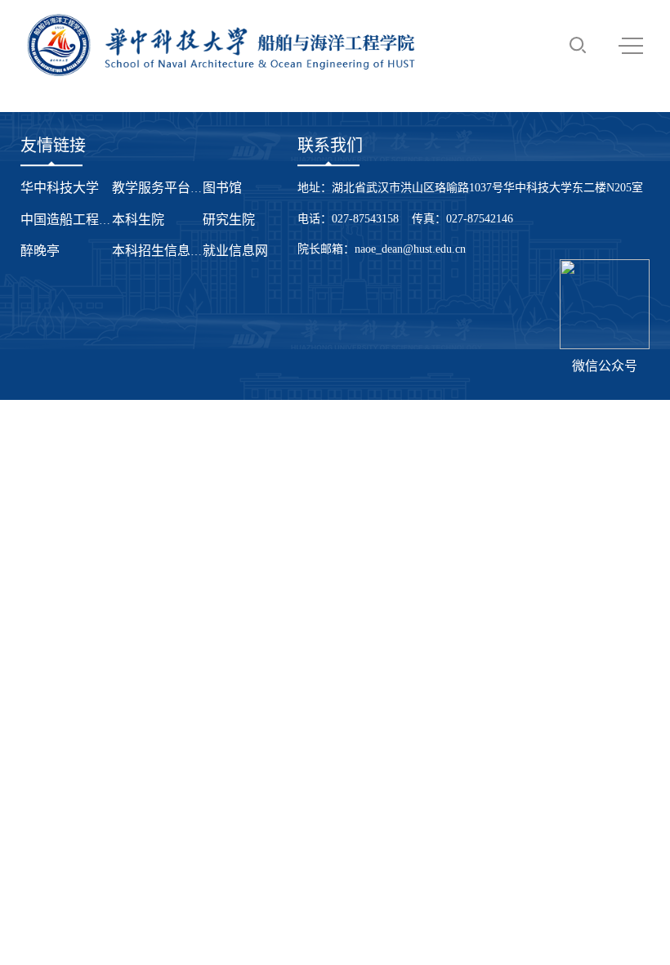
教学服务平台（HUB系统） (191, 188)
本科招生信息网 (157, 251)
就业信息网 (235, 251)
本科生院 (138, 220)
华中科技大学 (59, 188)
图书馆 (222, 188)
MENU (631, 45)
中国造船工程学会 (72, 220)
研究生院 (229, 220)
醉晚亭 (40, 251)
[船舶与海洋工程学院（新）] (221, 45)
